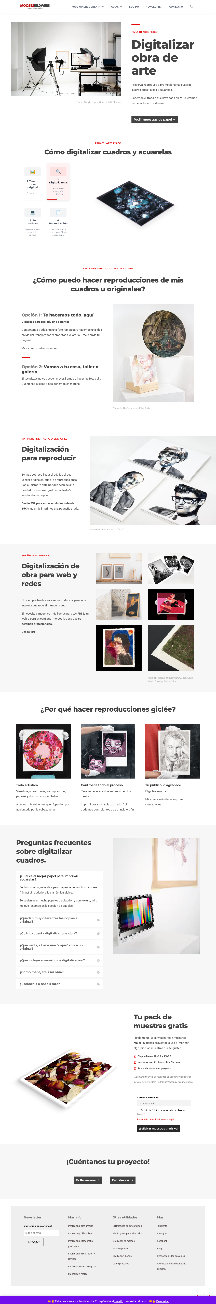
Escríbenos (120, 1180)
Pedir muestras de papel (153, 119)
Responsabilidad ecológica (171, 1256)
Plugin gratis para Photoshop (128, 1233)
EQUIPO (134, 6)
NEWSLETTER (154, 6)
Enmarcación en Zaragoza (82, 1266)
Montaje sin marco (78, 1274)
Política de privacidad (148, 1119)
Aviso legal (168, 1119)
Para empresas (120, 1248)
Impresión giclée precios (80, 1226)
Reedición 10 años (122, 1256)
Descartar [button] (162, 1301)
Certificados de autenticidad (127, 1226)
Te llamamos (86, 1180)
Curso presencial (121, 1263)
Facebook (162, 1241)
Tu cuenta (162, 1226)
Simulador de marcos (124, 1241)
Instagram (162, 1233)
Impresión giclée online (80, 1233)
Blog (159, 1248)
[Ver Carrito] (191, 7)
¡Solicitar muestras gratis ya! (158, 1128)
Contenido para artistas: (38, 1226)
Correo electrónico (148, 1097)
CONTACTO (176, 6)
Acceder (34, 1242)
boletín (118, 1301)
